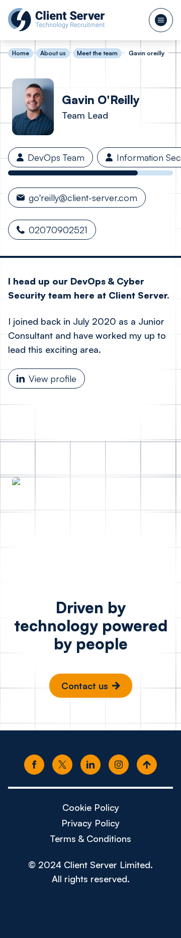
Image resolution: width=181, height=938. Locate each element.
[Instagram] (119, 765)
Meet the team (97, 53)
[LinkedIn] (90, 765)
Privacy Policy (90, 822)
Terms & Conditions (90, 838)
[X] (62, 765)
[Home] (56, 19)
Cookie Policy (90, 807)
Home (20, 53)
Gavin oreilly (146, 53)
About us (53, 53)
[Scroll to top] (147, 765)
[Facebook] (34, 765)
